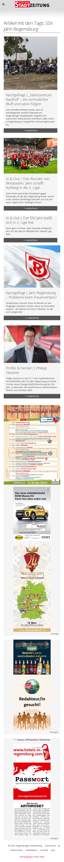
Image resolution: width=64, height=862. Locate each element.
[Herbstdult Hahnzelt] (32, 444)
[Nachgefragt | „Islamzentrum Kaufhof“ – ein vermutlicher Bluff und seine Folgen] (30, 63)
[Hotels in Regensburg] (32, 751)
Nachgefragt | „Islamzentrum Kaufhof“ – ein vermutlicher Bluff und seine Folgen (29, 99)
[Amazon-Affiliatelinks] (32, 739)
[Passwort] (32, 780)
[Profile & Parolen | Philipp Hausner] (32, 344)
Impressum (50, 845)
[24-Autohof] (32, 587)
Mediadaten (31, 850)
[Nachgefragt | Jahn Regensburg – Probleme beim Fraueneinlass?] (32, 266)
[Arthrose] (32, 818)
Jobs (53, 850)
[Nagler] (32, 656)
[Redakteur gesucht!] (32, 703)
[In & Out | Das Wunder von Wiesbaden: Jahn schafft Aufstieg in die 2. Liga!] (30, 155)
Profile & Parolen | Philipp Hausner (26, 370)
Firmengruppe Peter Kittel (32, 856)
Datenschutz (16, 850)
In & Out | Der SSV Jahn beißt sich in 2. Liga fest (29, 220)
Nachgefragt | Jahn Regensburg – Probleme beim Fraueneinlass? (31, 295)
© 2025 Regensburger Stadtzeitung (25, 845)
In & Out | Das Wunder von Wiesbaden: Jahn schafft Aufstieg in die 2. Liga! (28, 183)
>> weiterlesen (31, 130)
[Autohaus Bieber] (32, 513)
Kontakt (44, 850)
